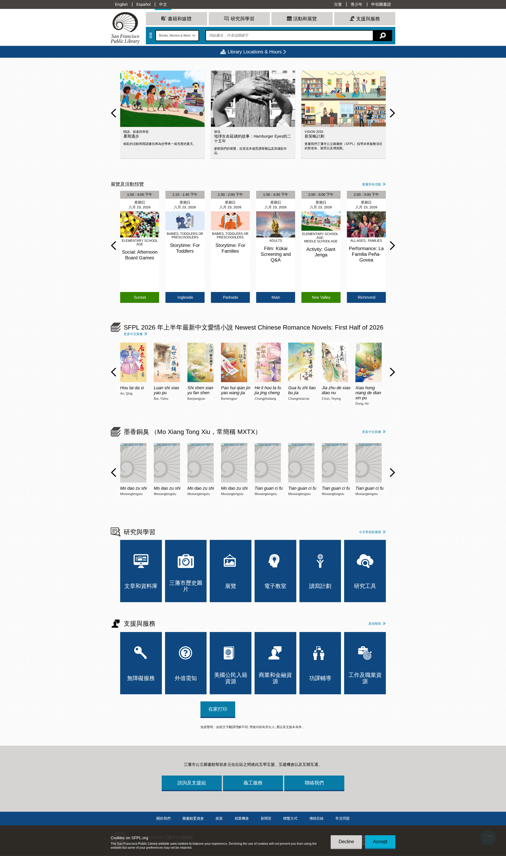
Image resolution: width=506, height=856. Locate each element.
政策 (219, 818)
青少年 (357, 4)
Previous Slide (113, 113)
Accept (380, 841)
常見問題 (342, 818)
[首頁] (125, 28)
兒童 (338, 4)
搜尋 (150, 35)
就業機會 (242, 818)
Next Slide (392, 113)
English (121, 4)
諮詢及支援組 (191, 782)
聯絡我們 (314, 782)
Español (143, 4)
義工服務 (253, 782)
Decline (346, 841)
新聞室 (266, 818)
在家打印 (217, 709)
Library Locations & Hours (255, 51)
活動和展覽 (305, 18)
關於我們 (163, 818)
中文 (163, 4)
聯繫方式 (290, 818)
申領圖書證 (381, 4)
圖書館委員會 (193, 818)
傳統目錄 (316, 818)
